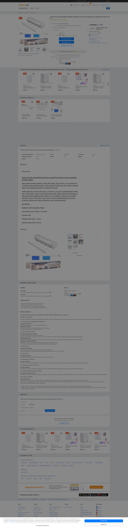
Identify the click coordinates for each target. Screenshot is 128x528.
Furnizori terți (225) (12, 521)
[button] (43, 524)
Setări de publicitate (70, 523)
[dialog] (64, 522)
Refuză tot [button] (104, 524)
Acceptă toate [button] (103, 520)
